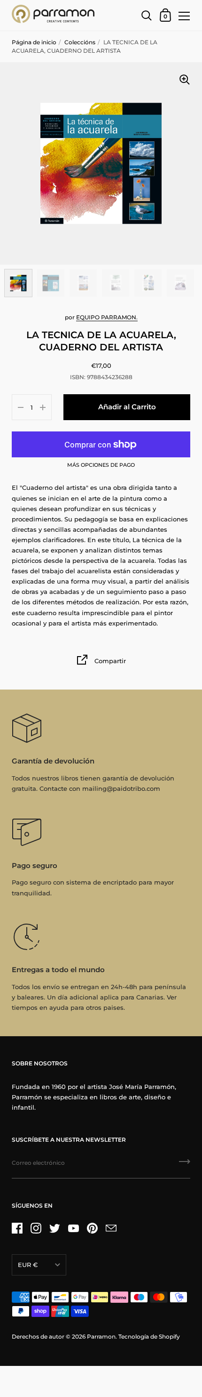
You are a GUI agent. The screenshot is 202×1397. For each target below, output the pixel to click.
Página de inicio (34, 42)
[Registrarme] (184, 1165)
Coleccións (79, 42)
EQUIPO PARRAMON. (107, 317)
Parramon (101, 1336)
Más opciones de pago (101, 465)
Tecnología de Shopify (149, 1336)
